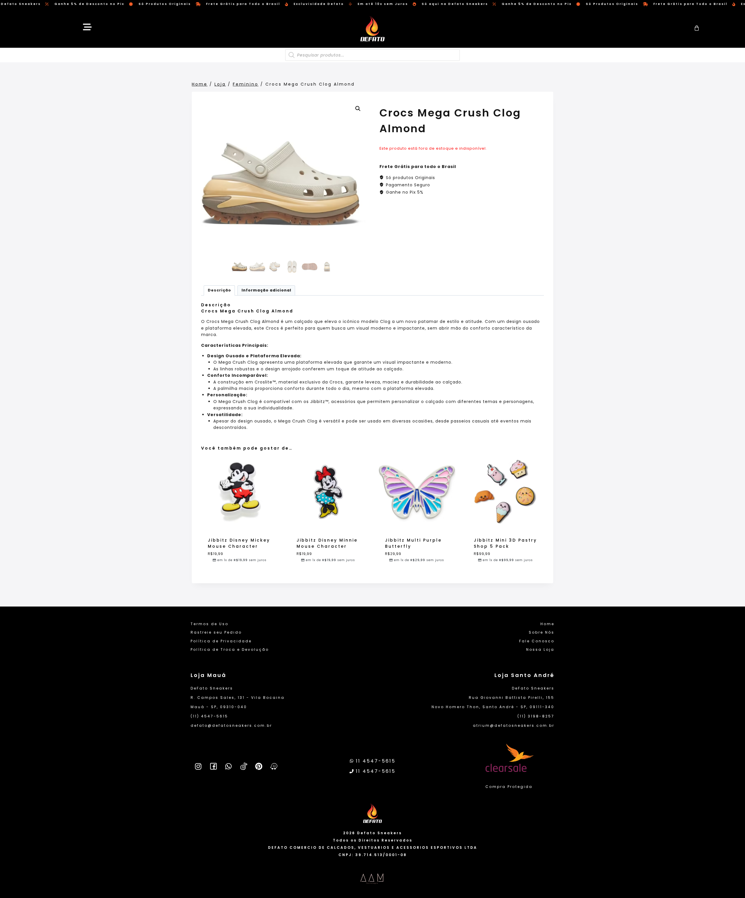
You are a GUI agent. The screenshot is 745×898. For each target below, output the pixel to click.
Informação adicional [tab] (266, 290)
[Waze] (274, 766)
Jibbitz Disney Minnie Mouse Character (327, 543)
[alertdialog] (372, 4)
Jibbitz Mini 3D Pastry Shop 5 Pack (505, 543)
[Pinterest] (258, 766)
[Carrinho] (697, 28)
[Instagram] (198, 766)
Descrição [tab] (219, 290)
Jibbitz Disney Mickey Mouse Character (239, 543)
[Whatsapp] (228, 766)
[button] (358, 108)
